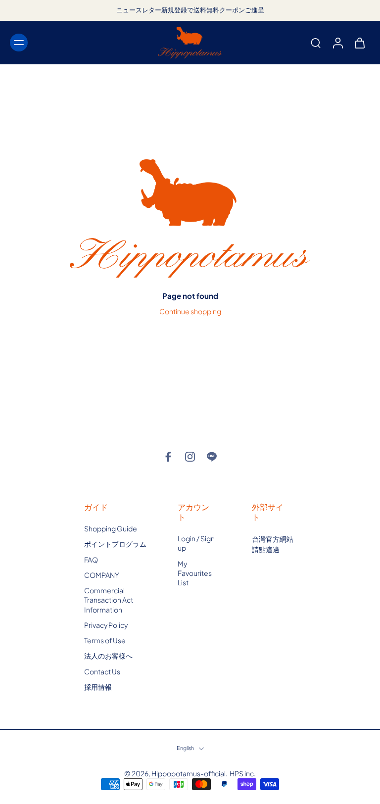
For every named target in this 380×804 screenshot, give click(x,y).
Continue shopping (190, 311)
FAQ (91, 559)
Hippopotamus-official (188, 773)
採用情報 (98, 686)
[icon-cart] (359, 42)
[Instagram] (190, 457)
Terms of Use (105, 640)
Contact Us (102, 671)
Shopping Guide (110, 528)
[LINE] (212, 457)
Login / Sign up (196, 543)
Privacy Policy (106, 624)
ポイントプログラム (115, 544)
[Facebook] (168, 457)
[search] (316, 42)
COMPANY (101, 574)
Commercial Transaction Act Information (108, 600)
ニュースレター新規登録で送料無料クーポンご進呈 (190, 10)
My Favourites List (195, 573)
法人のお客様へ (108, 656)
